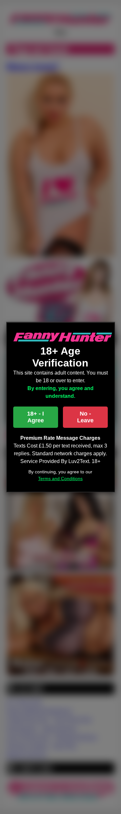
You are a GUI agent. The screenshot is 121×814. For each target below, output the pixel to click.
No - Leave (85, 417)
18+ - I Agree (35, 417)
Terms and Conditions (60, 478)
